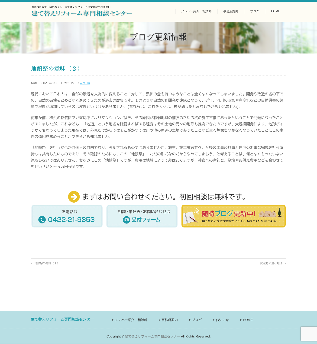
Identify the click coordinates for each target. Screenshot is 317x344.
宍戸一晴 (85, 83)
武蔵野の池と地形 (273, 263)
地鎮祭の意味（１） (45, 263)
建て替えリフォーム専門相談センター (152, 336)
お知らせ (222, 320)
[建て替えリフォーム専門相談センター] (82, 14)
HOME (248, 320)
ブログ (197, 320)
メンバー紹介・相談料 (131, 320)
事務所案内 (170, 320)
